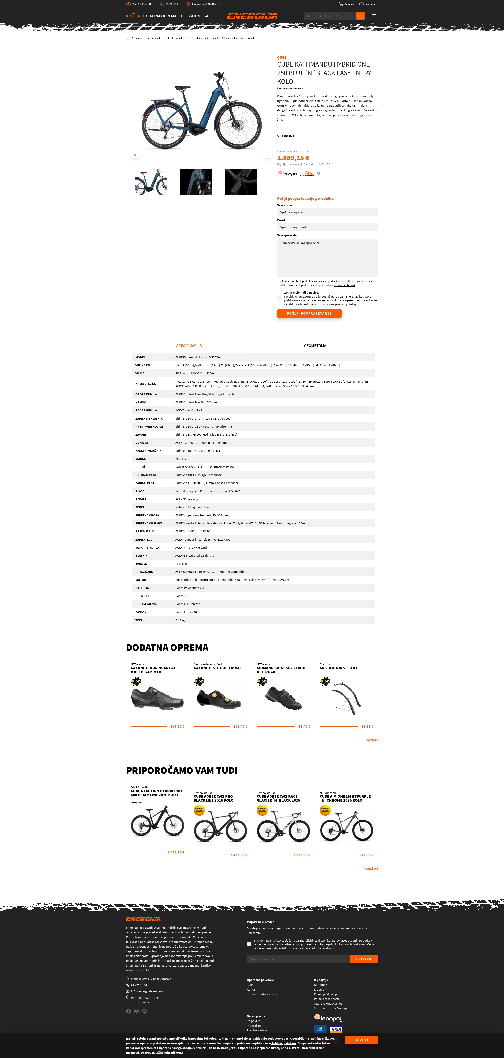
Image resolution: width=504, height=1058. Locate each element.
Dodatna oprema (159, 15)
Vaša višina (284, 205)
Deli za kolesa (194, 15)
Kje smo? (320, 989)
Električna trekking (177, 37)
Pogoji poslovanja (326, 994)
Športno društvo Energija (330, 1008)
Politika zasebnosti (326, 999)
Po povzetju (254, 1021)
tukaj (352, 304)
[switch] (346, 4)
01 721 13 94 (172, 3)
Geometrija (315, 345)
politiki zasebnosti (344, 285)
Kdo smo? (320, 985)
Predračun (254, 1026)
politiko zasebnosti (323, 948)
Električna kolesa (154, 37)
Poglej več (371, 740)
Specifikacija (189, 345)
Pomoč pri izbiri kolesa (262, 994)
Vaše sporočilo (287, 235)
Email (281, 220)
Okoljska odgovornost (328, 1003)
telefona (202, 956)
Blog (250, 985)
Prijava (364, 959)
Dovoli (361, 1040)
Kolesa (133, 15)
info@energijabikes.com (147, 991)
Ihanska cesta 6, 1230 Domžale (207, 3)
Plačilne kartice (257, 1030)
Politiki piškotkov (283, 1043)
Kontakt (252, 989)
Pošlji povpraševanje (309, 313)
